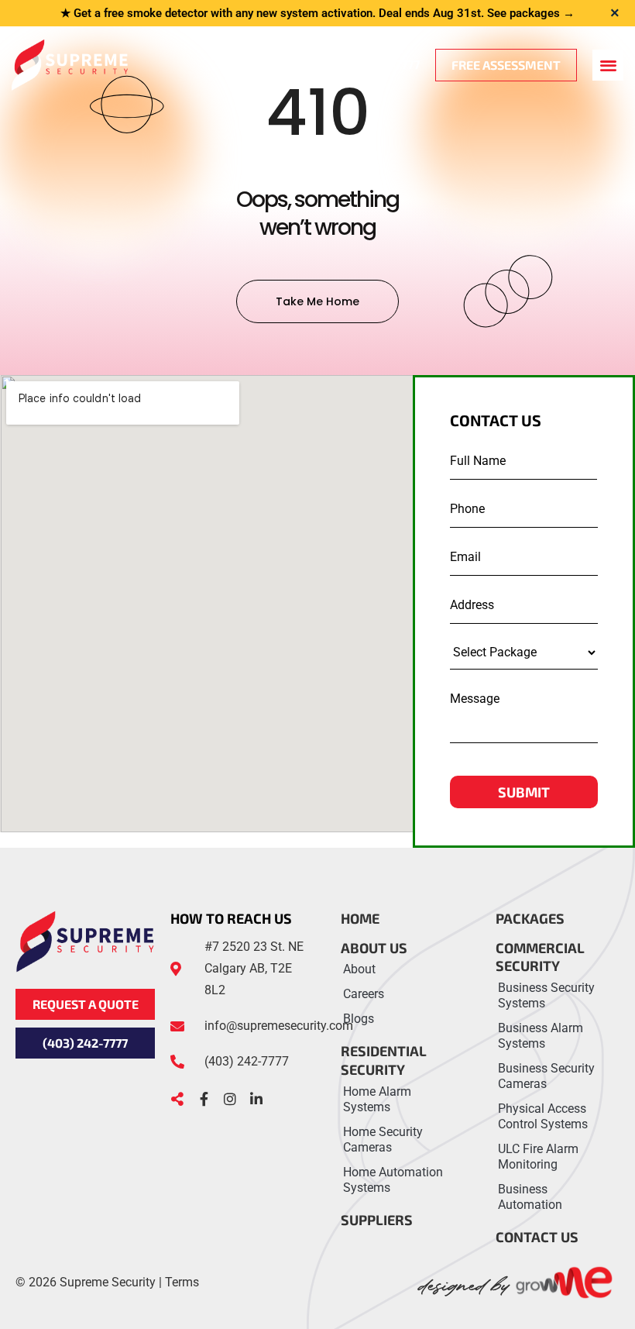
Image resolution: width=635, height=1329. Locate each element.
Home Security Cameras (383, 1139)
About (359, 969)
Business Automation (530, 1197)
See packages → (531, 13)
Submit (524, 791)
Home (360, 918)
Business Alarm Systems (540, 1036)
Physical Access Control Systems (543, 1116)
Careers (363, 993)
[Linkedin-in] (256, 1099)
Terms (182, 1282)
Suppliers (377, 1219)
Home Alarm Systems (377, 1099)
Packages (530, 918)
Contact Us (537, 1236)
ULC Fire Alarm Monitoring (538, 1156)
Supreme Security (108, 1282)
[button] (607, 65)
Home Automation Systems (393, 1180)
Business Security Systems (546, 995)
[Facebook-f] (204, 1099)
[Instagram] (230, 1099)
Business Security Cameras (546, 1076)
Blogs (358, 1018)
